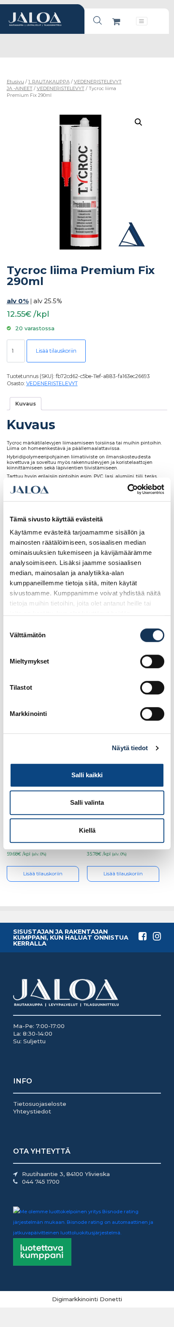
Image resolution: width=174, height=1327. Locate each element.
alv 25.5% (47, 301)
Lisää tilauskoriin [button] (43, 874)
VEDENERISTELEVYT (60, 88)
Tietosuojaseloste (39, 1103)
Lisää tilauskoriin (56, 351)
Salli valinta (87, 802)
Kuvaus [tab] (25, 403)
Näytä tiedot (130, 747)
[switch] (152, 661)
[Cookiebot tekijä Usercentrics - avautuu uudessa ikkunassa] (127, 489)
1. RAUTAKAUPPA (49, 82)
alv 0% (18, 301)
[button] (138, 122)
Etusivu (15, 82)
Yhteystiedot (32, 1111)
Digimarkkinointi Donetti (87, 1299)
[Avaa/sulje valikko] (141, 21)
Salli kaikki (87, 775)
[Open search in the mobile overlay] (97, 20)
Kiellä (87, 830)
